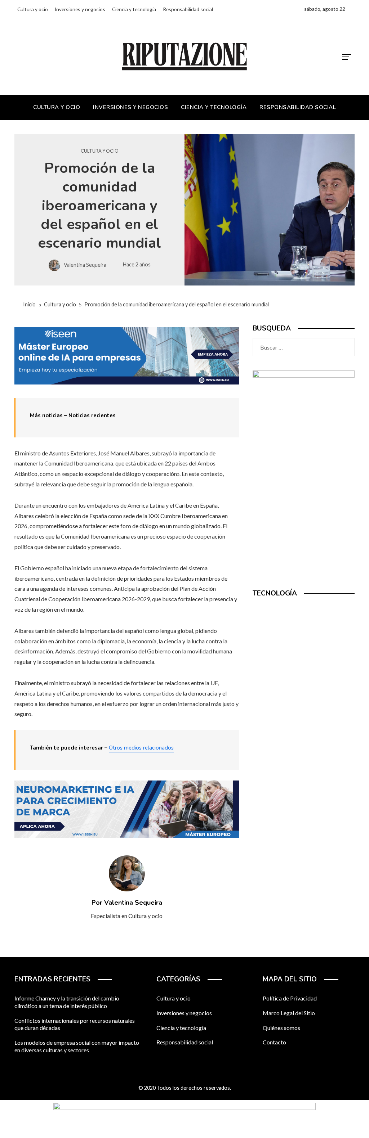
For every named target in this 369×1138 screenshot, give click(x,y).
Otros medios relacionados (141, 747)
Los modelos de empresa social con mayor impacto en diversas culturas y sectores (76, 1046)
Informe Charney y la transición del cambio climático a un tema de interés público (66, 1002)
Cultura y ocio (100, 151)
